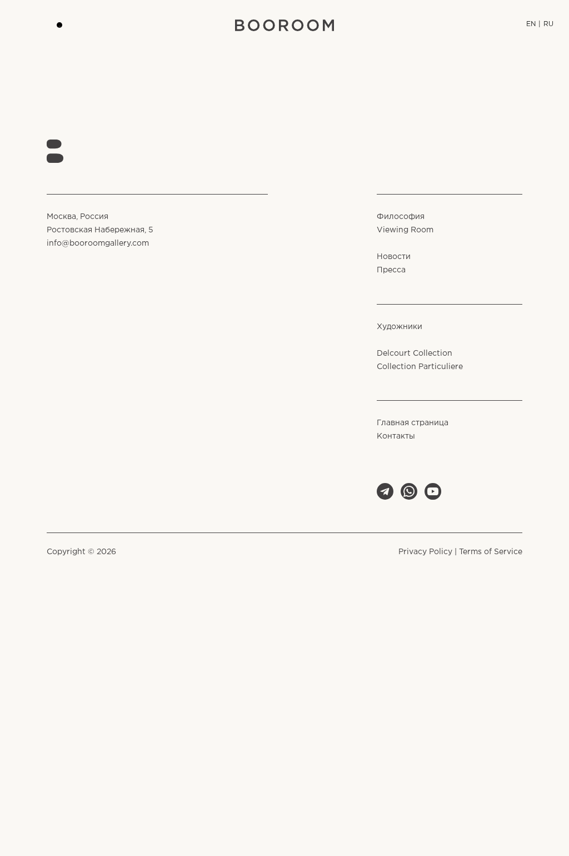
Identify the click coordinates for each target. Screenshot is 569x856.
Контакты (396, 436)
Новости (394, 256)
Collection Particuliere (420, 367)
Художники (399, 327)
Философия (401, 216)
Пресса (391, 270)
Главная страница (412, 423)
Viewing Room (405, 230)
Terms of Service (490, 552)
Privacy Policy (425, 552)
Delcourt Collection (414, 353)
